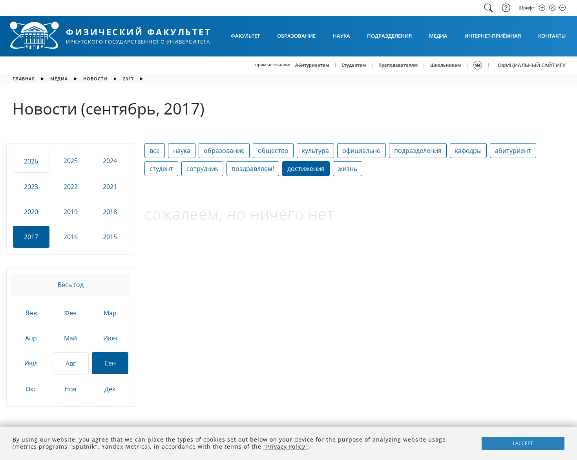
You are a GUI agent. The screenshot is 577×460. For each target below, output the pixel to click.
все (155, 150)
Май (70, 338)
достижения (306, 168)
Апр (31, 338)
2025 (71, 160)
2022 (71, 186)
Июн (110, 338)
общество (273, 150)
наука (181, 150)
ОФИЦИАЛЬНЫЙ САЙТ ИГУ (532, 65)
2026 (31, 161)
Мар (110, 313)
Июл (31, 363)
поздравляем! (253, 168)
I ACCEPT (523, 443)
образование (224, 150)
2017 (128, 79)
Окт (31, 389)
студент (161, 168)
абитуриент (513, 150)
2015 (110, 237)
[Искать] (488, 8)
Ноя (70, 389)
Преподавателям (398, 65)
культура (315, 150)
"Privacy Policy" (285, 446)
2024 (110, 160)
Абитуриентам (312, 65)
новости (95, 79)
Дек (109, 389)
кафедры (468, 150)
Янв (31, 313)
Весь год (71, 284)
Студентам (353, 65)
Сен (110, 363)
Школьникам (445, 65)
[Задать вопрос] (505, 8)
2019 (71, 211)
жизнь (347, 168)
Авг (71, 363)
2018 (110, 211)
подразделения (418, 150)
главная (24, 79)
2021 (110, 186)
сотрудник (202, 168)
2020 (31, 211)
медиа (59, 79)
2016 (71, 237)
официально (361, 150)
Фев (70, 313)
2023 (31, 186)
